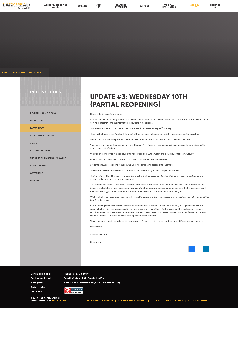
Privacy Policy (174, 300)
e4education (59, 300)
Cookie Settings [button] (197, 300)
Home (5, 72)
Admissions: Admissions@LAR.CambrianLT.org (92, 282)
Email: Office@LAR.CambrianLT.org (85, 278)
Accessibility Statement (132, 300)
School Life (18, 72)
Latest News (36, 72)
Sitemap (155, 300)
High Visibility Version (100, 300)
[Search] (232, 6)
